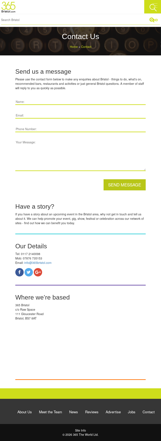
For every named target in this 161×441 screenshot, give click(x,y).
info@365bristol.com (38, 262)
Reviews (92, 411)
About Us (24, 411)
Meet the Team (50, 411)
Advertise (113, 411)
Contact (149, 411)
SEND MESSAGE (124, 185)
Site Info (80, 430)
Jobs (131, 411)
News (73, 411)
